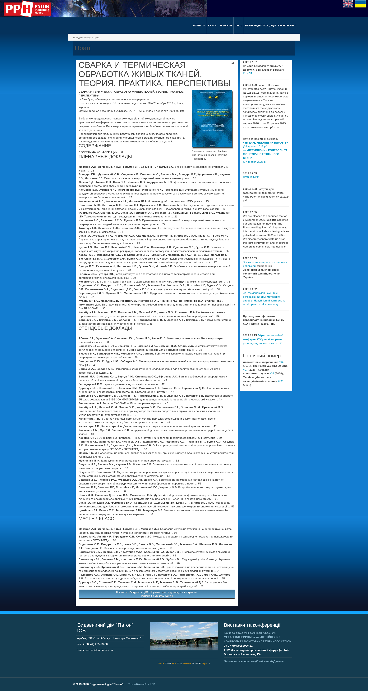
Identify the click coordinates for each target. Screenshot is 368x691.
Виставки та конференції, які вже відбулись (254, 661)
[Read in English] (348, 3)
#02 (280, 381)
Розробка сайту (141, 684)
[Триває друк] (232, 63)
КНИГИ (247, 73)
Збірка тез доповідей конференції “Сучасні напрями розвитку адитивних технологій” (263, 339)
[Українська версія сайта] (360, 3)
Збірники (225, 25)
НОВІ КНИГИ (251, 177)
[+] (213, 119)
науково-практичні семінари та (257, 637)
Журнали (199, 25)
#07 (245, 369)
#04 (281, 361)
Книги (212, 25)
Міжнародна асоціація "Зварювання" (270, 25)
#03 (271, 373)
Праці (238, 25)
